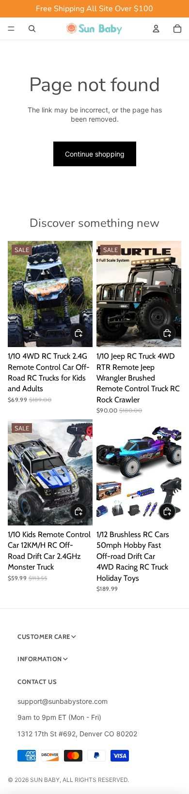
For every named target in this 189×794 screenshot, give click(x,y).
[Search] (32, 28)
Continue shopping (95, 154)
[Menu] (11, 28)
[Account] (156, 28)
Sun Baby (45, 779)
